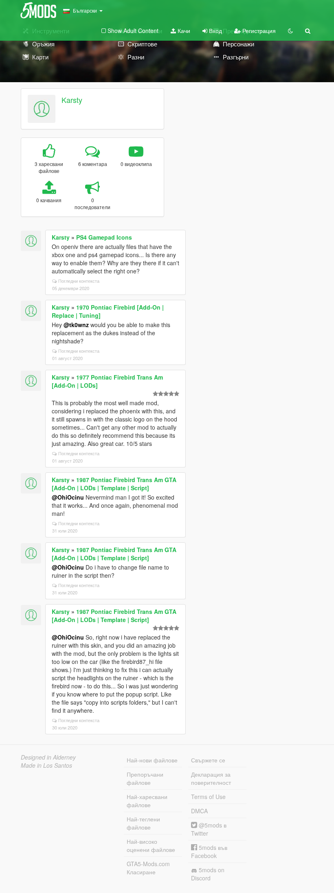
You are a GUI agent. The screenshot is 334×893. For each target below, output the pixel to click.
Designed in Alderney (48, 757)
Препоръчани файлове (145, 778)
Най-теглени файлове (143, 823)
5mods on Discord (207, 874)
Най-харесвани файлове (147, 801)
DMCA (199, 811)
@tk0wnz (76, 325)
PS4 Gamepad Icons (104, 237)
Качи (183, 30)
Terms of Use (208, 797)
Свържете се (208, 760)
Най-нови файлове (152, 760)
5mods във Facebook (209, 851)
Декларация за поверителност (211, 778)
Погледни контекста (78, 280)
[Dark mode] (290, 30)
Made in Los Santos (46, 765)
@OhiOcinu (68, 497)
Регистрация (258, 30)
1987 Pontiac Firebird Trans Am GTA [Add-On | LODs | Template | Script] (114, 484)
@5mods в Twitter (208, 829)
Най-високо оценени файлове (151, 845)
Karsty (72, 99)
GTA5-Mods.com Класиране (148, 868)
